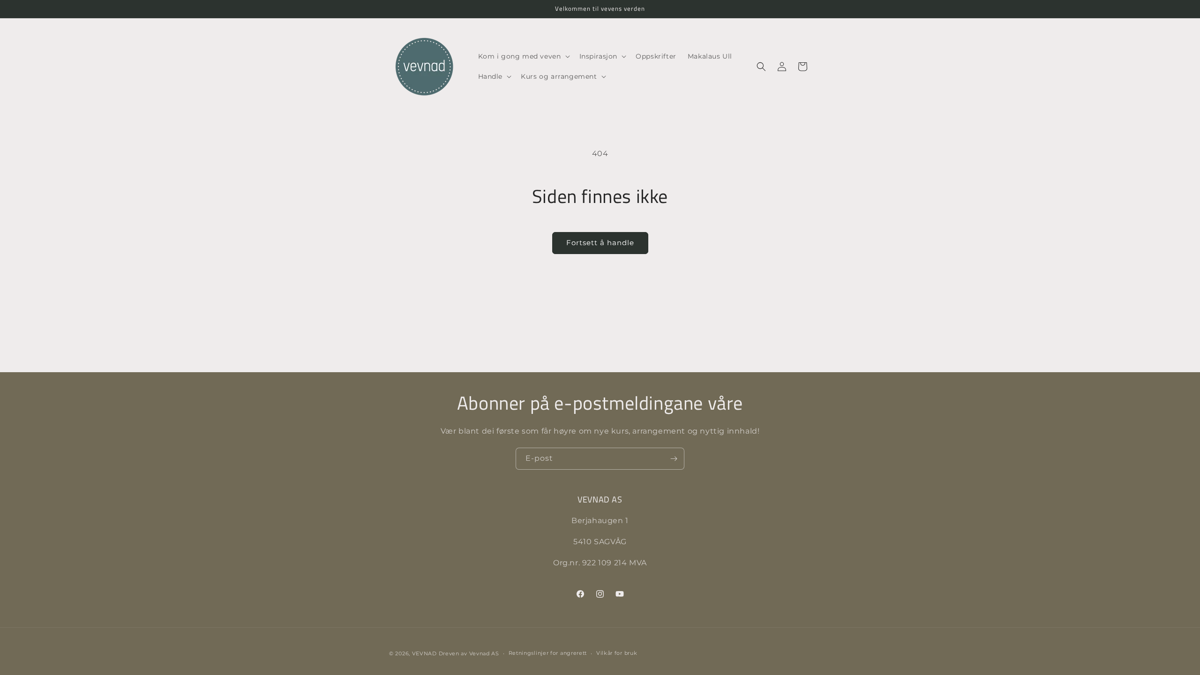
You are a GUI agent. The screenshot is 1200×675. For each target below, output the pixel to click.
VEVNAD (424, 653)
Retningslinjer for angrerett (548, 653)
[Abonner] (673, 459)
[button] (523, 56)
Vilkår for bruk (617, 653)
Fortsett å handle (600, 242)
